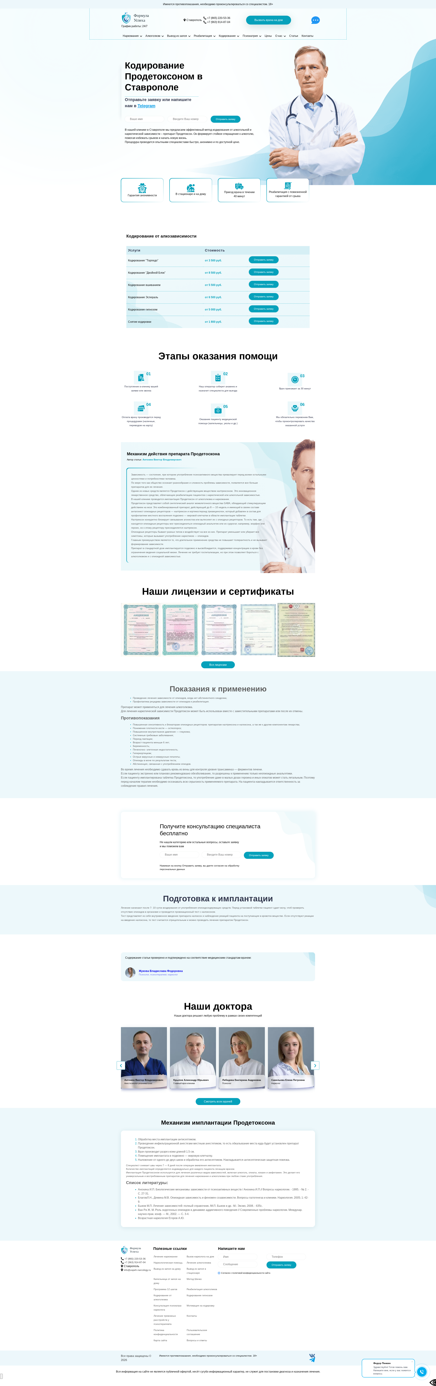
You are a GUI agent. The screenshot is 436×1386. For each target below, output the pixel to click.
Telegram (146, 105)
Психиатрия (250, 35)
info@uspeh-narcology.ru (137, 1270)
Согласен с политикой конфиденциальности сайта (245, 1273)
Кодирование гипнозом (200, 1295)
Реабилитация (203, 35)
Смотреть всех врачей (218, 1101)
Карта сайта (160, 1340)
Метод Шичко (194, 1279)
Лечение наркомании (165, 1256)
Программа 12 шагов (165, 1289)
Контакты (307, 35)
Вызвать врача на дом (268, 20)
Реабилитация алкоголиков (202, 1289)
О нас (278, 35)
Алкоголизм (152, 35)
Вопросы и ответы (197, 1340)
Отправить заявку (225, 119)
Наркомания (131, 35)
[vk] (312, 1356)
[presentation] (121, 1065)
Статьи (293, 35)
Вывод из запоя (177, 35)
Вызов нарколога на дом (200, 1256)
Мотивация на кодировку (200, 1305)
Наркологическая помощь (168, 1262)
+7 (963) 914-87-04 (218, 22)
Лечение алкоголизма (199, 1262)
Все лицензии (218, 664)
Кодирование (227, 35)
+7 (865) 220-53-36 (218, 18)
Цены (268, 35)
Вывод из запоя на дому (167, 1268)
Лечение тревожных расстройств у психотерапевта (165, 1319)
